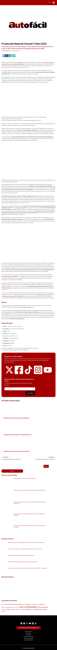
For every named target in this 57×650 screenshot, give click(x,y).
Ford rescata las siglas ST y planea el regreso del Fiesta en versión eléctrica (25, 548)
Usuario (44, 609)
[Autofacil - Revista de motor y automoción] (7, 2)
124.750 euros (18, 294)
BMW (2, 604)
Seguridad (18, 609)
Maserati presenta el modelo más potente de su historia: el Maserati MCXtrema (29, 514)
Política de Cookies (28, 638)
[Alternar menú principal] (54, 3)
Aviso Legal (28, 634)
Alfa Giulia (24, 307)
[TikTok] (36, 623)
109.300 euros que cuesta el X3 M (44, 294)
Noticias (22, 607)
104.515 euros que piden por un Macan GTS (13, 296)
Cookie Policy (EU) (28, 639)
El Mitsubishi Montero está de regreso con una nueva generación (23, 561)
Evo (38, 604)
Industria (42, 604)
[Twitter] (27, 623)
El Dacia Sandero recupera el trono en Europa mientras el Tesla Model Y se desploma (27, 568)
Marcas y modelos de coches (8, 607)
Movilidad (17, 607)
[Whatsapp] (11, 55)
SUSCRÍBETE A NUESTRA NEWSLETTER (28, 627)
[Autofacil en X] (9, 373)
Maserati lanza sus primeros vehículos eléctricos (25, 478)
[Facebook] (4, 55)
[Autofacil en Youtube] (47, 373)
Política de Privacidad (28, 636)
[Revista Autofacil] (12, 587)
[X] (6, 55)
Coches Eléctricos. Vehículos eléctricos (14, 604)
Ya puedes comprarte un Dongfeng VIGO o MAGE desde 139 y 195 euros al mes (26, 542)
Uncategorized (37, 609)
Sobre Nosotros (28, 631)
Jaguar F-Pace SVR (21, 207)
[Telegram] (14, 55)
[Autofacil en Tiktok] (28, 373)
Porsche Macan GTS (6, 276)
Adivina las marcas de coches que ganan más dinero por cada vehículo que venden (30, 526)
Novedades (31, 607)
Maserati (20, 62)
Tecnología (22, 609)
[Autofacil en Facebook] (19, 374)
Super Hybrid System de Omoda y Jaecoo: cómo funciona (21, 555)
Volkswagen (3, 611)
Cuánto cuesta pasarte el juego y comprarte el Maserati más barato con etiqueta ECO (30, 502)
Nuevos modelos (42, 607)
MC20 (7, 312)
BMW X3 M (15, 276)
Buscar (46, 466)
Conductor (34, 604)
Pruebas (7, 609)
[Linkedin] (9, 55)
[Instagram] (21, 623)
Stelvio (29, 307)
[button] (49, 2)
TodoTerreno (29, 609)
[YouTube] (30, 623)
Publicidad (28, 633)
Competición (27, 604)
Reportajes (13, 609)
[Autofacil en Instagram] (38, 374)
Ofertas (3, 609)
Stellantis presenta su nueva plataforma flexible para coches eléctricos (30, 490)
